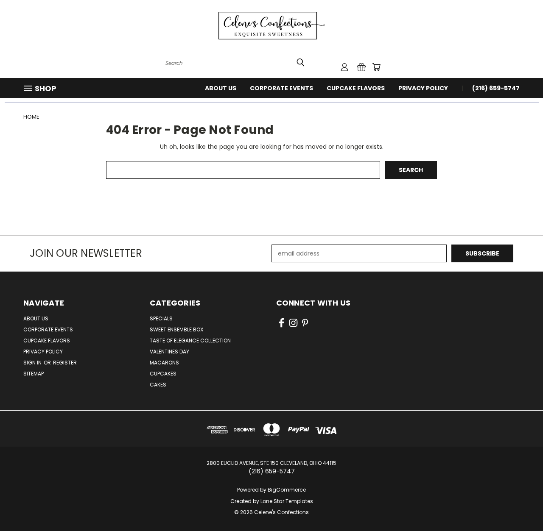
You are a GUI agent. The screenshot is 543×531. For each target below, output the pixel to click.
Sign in (33, 362)
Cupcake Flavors (356, 88)
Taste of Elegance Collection (190, 340)
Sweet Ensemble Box (176, 329)
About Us (220, 88)
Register (65, 362)
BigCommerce (287, 489)
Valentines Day (169, 351)
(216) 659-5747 (496, 88)
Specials (161, 318)
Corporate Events (281, 88)
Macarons (164, 362)
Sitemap (33, 373)
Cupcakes (163, 373)
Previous (520, 504)
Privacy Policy (423, 88)
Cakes (158, 384)
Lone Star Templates (286, 501)
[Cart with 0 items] (376, 67)
